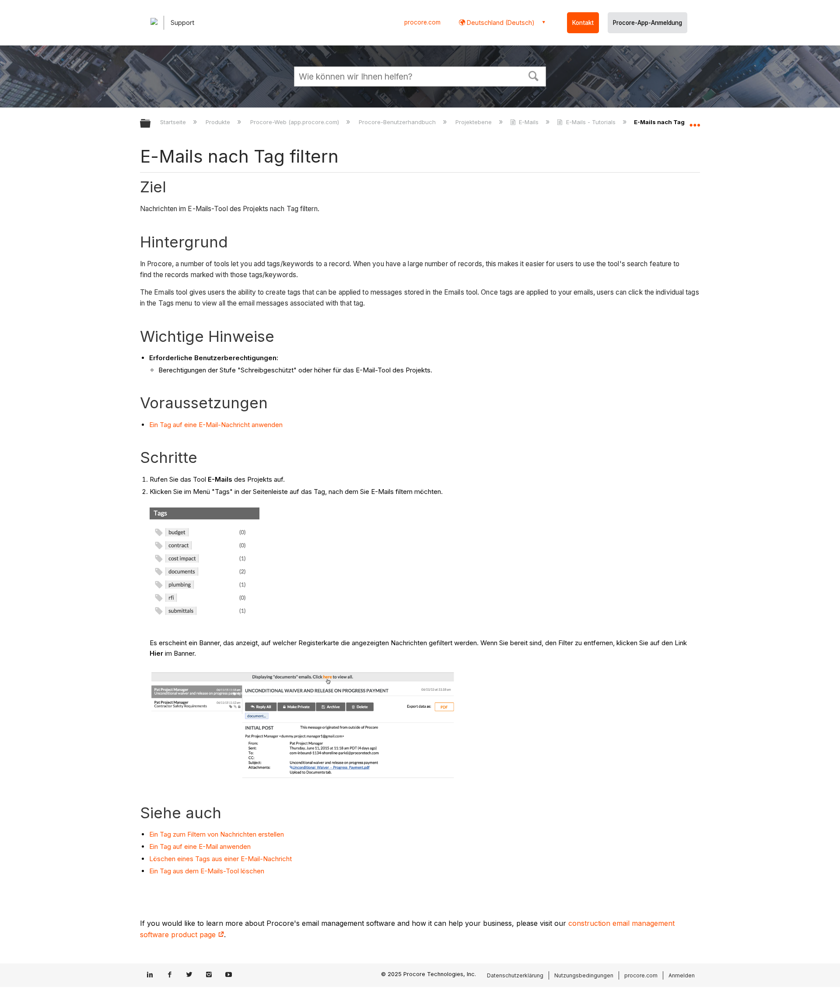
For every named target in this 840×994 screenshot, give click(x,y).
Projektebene (474, 121)
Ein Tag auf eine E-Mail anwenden (200, 846)
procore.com (422, 22)
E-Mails (528, 121)
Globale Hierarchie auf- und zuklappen (150, 124)
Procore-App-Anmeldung (647, 22)
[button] (534, 75)
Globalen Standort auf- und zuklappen (695, 121)
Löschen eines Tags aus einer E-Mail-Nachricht (220, 859)
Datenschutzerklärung (515, 975)
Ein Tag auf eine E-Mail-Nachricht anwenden (216, 425)
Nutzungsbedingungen (583, 975)
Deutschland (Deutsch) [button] (500, 22)
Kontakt (583, 22)
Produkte (219, 121)
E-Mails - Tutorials (590, 121)
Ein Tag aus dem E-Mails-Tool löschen (206, 871)
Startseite (174, 121)
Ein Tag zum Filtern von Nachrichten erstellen (216, 834)
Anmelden (681, 975)
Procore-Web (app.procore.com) (295, 121)
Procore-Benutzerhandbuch (398, 121)
